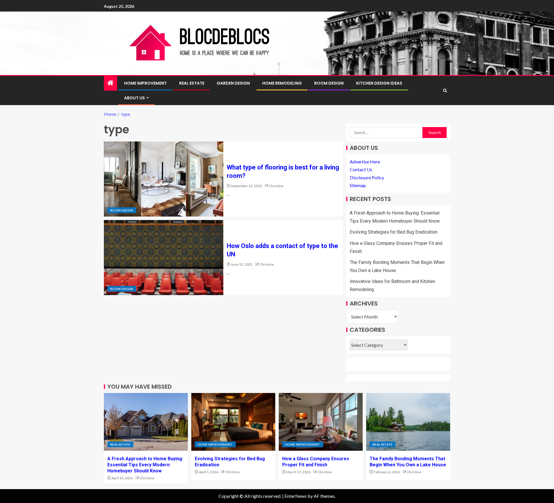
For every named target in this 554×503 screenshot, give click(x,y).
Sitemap (358, 185)
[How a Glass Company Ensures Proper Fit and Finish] (321, 422)
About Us (134, 98)
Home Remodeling (282, 83)
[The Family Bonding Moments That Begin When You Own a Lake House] (408, 422)
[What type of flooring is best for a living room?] (163, 179)
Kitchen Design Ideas (379, 83)
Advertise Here (365, 161)
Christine (276, 186)
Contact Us (361, 169)
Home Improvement (145, 83)
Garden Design (233, 83)
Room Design (329, 83)
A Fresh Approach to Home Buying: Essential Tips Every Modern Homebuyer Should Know (145, 465)
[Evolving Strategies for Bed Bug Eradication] (233, 422)
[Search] (445, 90)
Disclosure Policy (367, 177)
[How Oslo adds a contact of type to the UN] (163, 257)
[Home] (110, 83)
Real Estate (191, 83)
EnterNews (296, 496)
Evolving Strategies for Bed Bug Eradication (393, 232)
